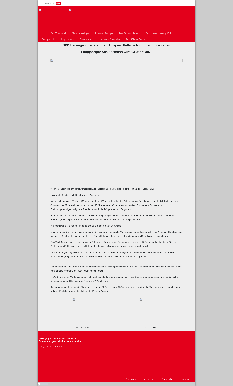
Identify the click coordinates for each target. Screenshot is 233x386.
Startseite (131, 379)
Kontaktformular (110, 39)
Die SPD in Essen (135, 39)
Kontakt (186, 379)
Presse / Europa (104, 33)
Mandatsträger (80, 33)
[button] (193, 36)
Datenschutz (87, 39)
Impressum (67, 39)
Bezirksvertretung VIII (158, 33)
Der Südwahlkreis (129, 33)
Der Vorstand (58, 33)
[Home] (43, 33)
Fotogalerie (48, 39)
